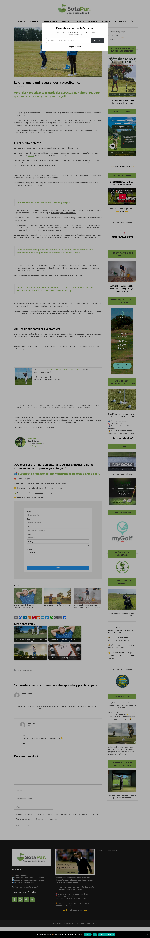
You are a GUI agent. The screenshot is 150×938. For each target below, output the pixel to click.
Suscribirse (97, 40)
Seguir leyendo (75, 47)
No (95, 934)
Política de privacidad (106, 934)
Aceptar (88, 934)
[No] (147, 935)
